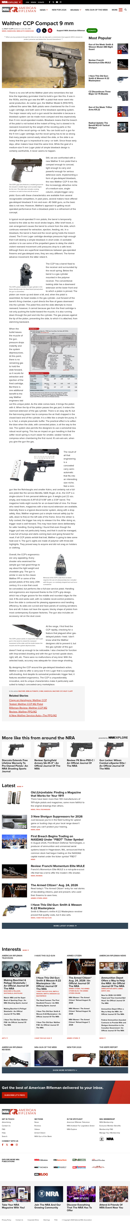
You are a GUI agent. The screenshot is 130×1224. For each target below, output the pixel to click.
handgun (48, 691)
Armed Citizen (36, 898)
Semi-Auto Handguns (25, 31)
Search (4, 1136)
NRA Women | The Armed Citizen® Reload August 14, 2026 (80, 1011)
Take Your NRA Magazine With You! (13, 1206)
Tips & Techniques (43, 809)
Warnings (46, 1220)
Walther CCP (57, 691)
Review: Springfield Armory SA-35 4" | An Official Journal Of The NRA (47, 764)
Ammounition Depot (109, 988)
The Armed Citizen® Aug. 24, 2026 (54, 885)
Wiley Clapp (68, 691)
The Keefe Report (108, 1047)
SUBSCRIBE (14, 1095)
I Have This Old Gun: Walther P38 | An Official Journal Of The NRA (16, 1022)
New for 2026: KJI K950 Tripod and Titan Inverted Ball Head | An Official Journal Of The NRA (113, 999)
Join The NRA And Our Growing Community (47, 1206)
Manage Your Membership (109, 1133)
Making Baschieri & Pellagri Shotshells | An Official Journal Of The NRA (16, 984)
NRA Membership (106, 1122)
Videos (37, 1129)
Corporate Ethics (33, 1220)
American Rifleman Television (12, 956)
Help (4, 1133)
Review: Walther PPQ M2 (23, 711)
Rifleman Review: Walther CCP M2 (28, 708)
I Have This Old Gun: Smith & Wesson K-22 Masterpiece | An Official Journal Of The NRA (48, 983)
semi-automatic (32, 691)
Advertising (6, 1122)
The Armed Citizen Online (78, 992)
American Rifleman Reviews (12, 1048)
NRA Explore (72, 1129)
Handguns (11, 31)
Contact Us (6, 1125)
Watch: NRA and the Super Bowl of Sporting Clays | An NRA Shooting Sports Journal (16, 1000)
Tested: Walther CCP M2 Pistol (26, 704)
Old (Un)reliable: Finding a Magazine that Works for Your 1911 (56, 794)
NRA (108, 991)
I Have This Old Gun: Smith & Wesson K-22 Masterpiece (56, 906)
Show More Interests (79, 1070)
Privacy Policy (6, 1220)
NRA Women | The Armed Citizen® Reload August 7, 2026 (79, 1022)
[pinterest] (50, 29)
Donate (41, 2)
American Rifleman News (112, 955)
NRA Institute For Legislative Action (81, 1125)
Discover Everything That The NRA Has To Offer (79, 1207)
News (43, 9)
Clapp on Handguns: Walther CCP (28, 700)
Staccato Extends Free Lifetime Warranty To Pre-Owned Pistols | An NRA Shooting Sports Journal (15, 765)
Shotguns (18, 993)
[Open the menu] (120, 9)
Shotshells (8, 993)
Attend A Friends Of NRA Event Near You (111, 1206)
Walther (39, 92)
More (19, 786)
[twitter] (44, 29)
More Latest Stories (75, 925)
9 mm (41, 691)
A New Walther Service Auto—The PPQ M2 (33, 715)
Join (27, 2)
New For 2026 (59, 9)
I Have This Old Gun (44, 918)
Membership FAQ (106, 1129)
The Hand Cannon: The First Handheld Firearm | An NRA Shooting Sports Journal (47, 1003)
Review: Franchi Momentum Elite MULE (58, 866)
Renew (33, 2)
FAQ (3, 1129)
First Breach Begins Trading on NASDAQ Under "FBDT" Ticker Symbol (57, 838)
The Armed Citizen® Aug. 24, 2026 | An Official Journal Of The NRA (80, 982)
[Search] (125, 9)
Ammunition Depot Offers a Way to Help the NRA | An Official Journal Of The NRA (113, 982)
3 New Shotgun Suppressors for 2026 (57, 816)
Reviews (74, 9)
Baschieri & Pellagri (12, 991)
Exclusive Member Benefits (110, 1125)
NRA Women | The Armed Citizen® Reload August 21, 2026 (80, 1000)
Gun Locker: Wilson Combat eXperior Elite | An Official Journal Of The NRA (112, 764)
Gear (38, 829)
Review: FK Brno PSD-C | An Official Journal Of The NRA (81, 763)
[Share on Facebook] (38, 29)
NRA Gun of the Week (96, 9)
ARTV (4, 1038)
